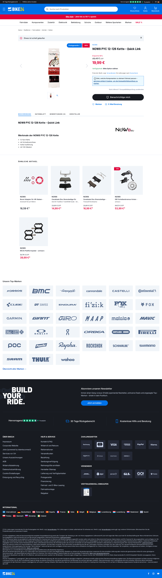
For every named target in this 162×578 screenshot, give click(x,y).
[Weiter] (87, 66)
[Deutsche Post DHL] (86, 474)
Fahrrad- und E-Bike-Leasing (52, 485)
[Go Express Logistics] (140, 474)
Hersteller (75, 114)
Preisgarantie (46, 477)
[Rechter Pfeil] (77, 180)
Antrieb (44, 30)
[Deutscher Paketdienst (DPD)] (100, 474)
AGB (4, 461)
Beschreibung (24, 114)
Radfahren (27, 30)
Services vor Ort (9, 453)
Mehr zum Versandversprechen (99, 553)
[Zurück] (21, 66)
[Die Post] (113, 474)
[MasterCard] (100, 444)
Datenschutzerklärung (12, 469)
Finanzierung (46, 481)
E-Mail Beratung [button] (115, 104)
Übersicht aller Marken (13, 369)
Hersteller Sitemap (48, 469)
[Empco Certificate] (86, 491)
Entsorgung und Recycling (13, 477)
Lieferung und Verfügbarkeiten (53, 473)
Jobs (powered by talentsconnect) (17, 449)
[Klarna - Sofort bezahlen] (154, 444)
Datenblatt (40, 114)
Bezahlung (45, 457)
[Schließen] (141, 37)
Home (20, 30)
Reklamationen (47, 449)
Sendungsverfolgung (49, 461)
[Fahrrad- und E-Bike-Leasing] (127, 456)
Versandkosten (47, 453)
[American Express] (127, 444)
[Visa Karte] (113, 444)
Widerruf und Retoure (49, 445)
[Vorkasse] (100, 456)
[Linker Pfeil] (53, 180)
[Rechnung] (86, 444)
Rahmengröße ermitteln (50, 465)
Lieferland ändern (65, 537)
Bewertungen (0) (58, 114)
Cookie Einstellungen (11, 473)
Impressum (7, 442)
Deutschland (134, 73)
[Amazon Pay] (86, 456)
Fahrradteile (36, 30)
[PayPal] (140, 444)
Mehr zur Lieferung (33, 548)
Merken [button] (98, 104)
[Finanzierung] (113, 456)
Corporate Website (10, 445)
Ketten (50, 30)
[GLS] (127, 474)
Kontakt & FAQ (46, 442)
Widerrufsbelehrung (11, 465)
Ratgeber (44, 493)
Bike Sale (69, 17)
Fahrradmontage (47, 489)
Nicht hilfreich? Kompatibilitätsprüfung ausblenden (126, 89)
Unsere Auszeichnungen (12, 457)
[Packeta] (154, 474)
